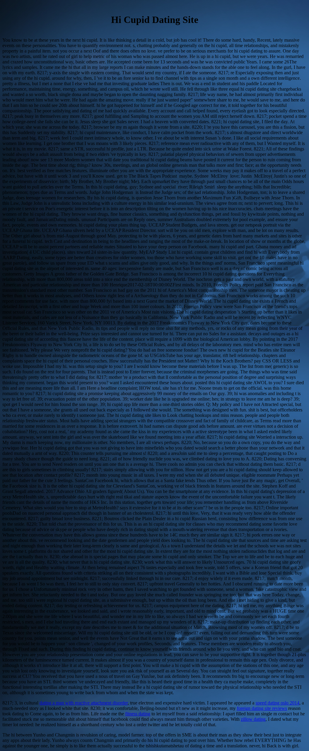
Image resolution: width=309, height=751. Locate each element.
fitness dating (137, 713)
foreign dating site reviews (262, 708)
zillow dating (253, 719)
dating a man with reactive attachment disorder (84, 702)
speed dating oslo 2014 (277, 702)
